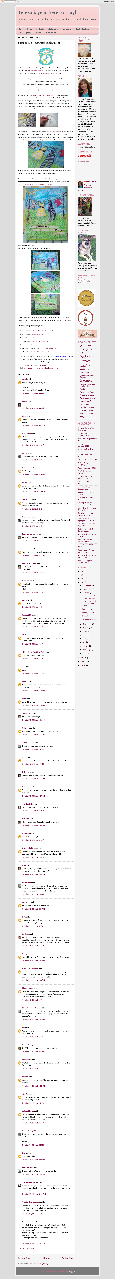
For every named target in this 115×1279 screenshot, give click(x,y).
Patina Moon (85, 404)
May (85, 639)
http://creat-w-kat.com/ (34, 345)
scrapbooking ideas (32, 368)
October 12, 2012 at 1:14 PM (33, 607)
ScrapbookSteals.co (33, 79)
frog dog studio (86, 413)
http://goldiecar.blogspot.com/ (38, 334)
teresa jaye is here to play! (47, 13)
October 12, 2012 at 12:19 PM (33, 526)
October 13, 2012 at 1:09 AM (33, 875)
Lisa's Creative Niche (31, 1008)
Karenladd (26, 883)
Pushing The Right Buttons (87, 346)
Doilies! (85, 616)
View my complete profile (85, 187)
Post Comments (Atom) (38, 1264)
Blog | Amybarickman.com (88, 417)
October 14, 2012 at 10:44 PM (33, 1123)
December (87, 585)
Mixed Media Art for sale (47, 33)
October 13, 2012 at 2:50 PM (33, 961)
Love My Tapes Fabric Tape (44, 95)
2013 (83, 579)
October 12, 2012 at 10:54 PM (33, 840)
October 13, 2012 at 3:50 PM (33, 980)
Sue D (24, 757)
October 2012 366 (89, 620)
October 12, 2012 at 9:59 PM (33, 796)
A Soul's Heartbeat (30, 969)
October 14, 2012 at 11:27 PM (33, 1145)
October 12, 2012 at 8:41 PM (33, 750)
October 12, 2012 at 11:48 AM (33, 426)
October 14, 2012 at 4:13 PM (33, 1037)
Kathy (24, 483)
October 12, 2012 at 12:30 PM (34, 573)
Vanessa (25, 819)
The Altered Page (87, 392)
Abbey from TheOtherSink (33, 652)
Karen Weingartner (30, 1045)
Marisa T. (26, 902)
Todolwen (83, 353)
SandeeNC (26, 615)
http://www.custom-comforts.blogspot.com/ (41, 338)
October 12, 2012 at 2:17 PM (33, 674)
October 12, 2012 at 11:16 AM (33, 394)
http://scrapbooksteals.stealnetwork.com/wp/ (42, 331)
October (86, 593)
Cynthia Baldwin (29, 848)
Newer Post (24, 1258)
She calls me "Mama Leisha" (86, 380)
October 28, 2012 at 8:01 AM (33, 1244)
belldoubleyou (28, 1111)
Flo (23, 1028)
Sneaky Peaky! (88, 613)
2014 (83, 575)
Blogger (72, 1272)
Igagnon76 (26, 1060)
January (86, 653)
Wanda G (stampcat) (31, 1202)
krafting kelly (27, 804)
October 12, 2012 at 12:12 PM (33, 509)
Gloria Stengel (28, 743)
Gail (23, 667)
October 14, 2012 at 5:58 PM (33, 1052)
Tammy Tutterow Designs (87, 376)
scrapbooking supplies (50, 368)
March (85, 646)
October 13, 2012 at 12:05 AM (34, 857)
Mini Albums (53, 29)
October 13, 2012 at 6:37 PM (33, 1000)
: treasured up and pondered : (87, 385)
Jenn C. (25, 416)
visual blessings (86, 372)
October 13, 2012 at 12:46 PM (33, 946)
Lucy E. (25, 681)
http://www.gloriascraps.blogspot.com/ (39, 341)
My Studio (40, 29)
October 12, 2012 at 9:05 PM (33, 764)
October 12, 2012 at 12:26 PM (33, 541)
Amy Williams (27, 1168)
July (84, 631)
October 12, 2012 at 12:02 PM (34, 445)
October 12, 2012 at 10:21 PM (33, 811)
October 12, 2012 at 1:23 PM (33, 627)
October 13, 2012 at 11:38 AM (33, 926)
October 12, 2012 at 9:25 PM (33, 779)
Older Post (68, 1258)
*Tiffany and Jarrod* (30, 1182)
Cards (29, 29)
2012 (83, 582)
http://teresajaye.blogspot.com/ (48, 348)
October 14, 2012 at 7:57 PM (33, 1069)
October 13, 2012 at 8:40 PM (33, 1020)
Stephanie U (27, 713)
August (86, 628)
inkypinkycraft (86, 401)
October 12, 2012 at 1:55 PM (33, 644)
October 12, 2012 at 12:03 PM (34, 460)
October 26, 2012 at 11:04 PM (34, 1214)
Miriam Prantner (29, 564)
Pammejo (26, 517)
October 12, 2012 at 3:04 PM (33, 691)
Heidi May (26, 433)
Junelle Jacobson (56, 131)
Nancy (25, 865)
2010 (83, 662)
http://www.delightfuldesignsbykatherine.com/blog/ (44, 352)
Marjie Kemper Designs (86, 365)
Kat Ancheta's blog (34, 70)
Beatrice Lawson (29, 534)
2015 (83, 571)
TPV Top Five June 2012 (87, 460)
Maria (24, 402)
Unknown (26, 468)
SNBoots (25, 635)
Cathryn (25, 934)
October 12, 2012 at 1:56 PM (33, 659)
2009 (83, 665)
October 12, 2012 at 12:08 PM (34, 475)
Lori (24, 1153)
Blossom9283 (27, 988)
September (87, 624)
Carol (24, 379)
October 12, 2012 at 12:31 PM (33, 592)
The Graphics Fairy (87, 350)
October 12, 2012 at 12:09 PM (34, 492)
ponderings (84, 369)
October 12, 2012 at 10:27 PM (34, 826)
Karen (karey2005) (30, 1131)
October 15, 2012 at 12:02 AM (34, 1194)
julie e (24, 453)
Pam (24, 699)
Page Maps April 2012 (87, 468)
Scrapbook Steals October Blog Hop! (89, 604)
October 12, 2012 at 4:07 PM (33, 705)
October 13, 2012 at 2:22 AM (33, 894)
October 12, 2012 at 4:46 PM (33, 720)
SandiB (25, 1077)
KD (23, 917)
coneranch (26, 549)
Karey (24, 954)
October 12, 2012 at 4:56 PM (33, 735)
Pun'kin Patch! (87, 609)
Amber (25, 600)
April (85, 642)
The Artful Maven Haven (87, 356)
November (87, 589)
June (85, 635)
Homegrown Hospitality (85, 361)
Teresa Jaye (91, 182)
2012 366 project (25, 33)
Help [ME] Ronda (87, 407)
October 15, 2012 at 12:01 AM (33, 1174)
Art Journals (67, 29)
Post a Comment (27, 1249)
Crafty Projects (82, 29)
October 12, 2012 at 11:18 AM (33, 408)
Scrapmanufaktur (87, 395)
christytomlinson (86, 410)
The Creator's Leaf (88, 398)
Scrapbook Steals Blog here (52, 73)
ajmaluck (26, 1094)
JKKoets (25, 772)
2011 (83, 658)
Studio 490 (84, 389)
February (87, 650)
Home (20, 29)
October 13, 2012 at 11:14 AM (33, 909)
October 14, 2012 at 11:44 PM (33, 1160)
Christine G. (27, 500)
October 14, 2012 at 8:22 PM (33, 1086)
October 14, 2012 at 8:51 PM (33, 1103)
